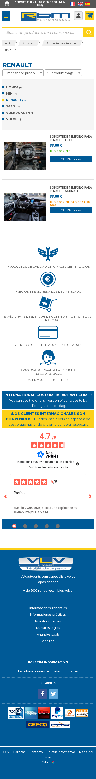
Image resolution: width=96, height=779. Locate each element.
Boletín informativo (61, 752)
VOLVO (13, 119)
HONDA (14, 87)
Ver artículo (71, 158)
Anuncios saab (48, 634)
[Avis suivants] (90, 496)
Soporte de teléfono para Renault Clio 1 (71, 138)
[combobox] (23, 72)
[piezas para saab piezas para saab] (45, 16)
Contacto (36, 752)
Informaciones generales (48, 608)
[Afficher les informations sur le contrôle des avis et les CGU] (78, 464)
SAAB (13, 106)
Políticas (19, 752)
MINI (11, 93)
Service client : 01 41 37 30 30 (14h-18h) (40, 3)
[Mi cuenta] (78, 15)
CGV (6, 752)
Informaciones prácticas (48, 614)
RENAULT (16, 100)
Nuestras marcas (48, 621)
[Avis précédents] (5, 496)
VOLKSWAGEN (19, 113)
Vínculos (48, 641)
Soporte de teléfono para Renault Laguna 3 (71, 189)
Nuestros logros (48, 627)
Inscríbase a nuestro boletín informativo (48, 671)
